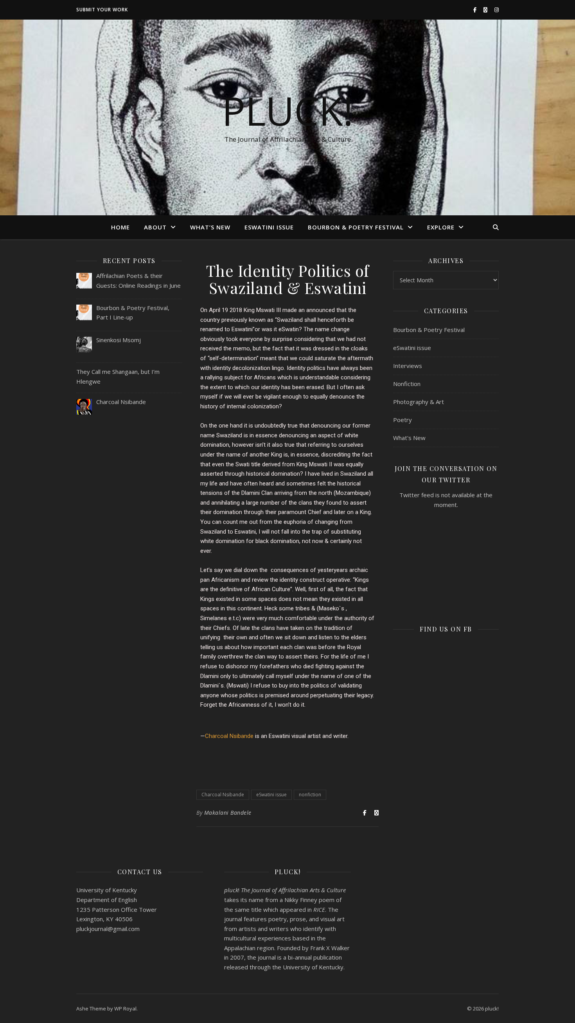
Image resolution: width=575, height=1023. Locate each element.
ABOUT (155, 227)
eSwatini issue (269, 227)
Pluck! (287, 110)
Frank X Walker (330, 948)
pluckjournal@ (108, 929)
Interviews (407, 366)
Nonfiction (406, 384)
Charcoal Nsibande (229, 736)
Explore (441, 227)
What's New (409, 438)
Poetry (402, 420)
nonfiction (310, 794)
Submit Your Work (102, 9)
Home (120, 227)
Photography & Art (418, 402)
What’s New (210, 227)
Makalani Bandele (228, 812)
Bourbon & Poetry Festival (356, 227)
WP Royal (125, 1008)
